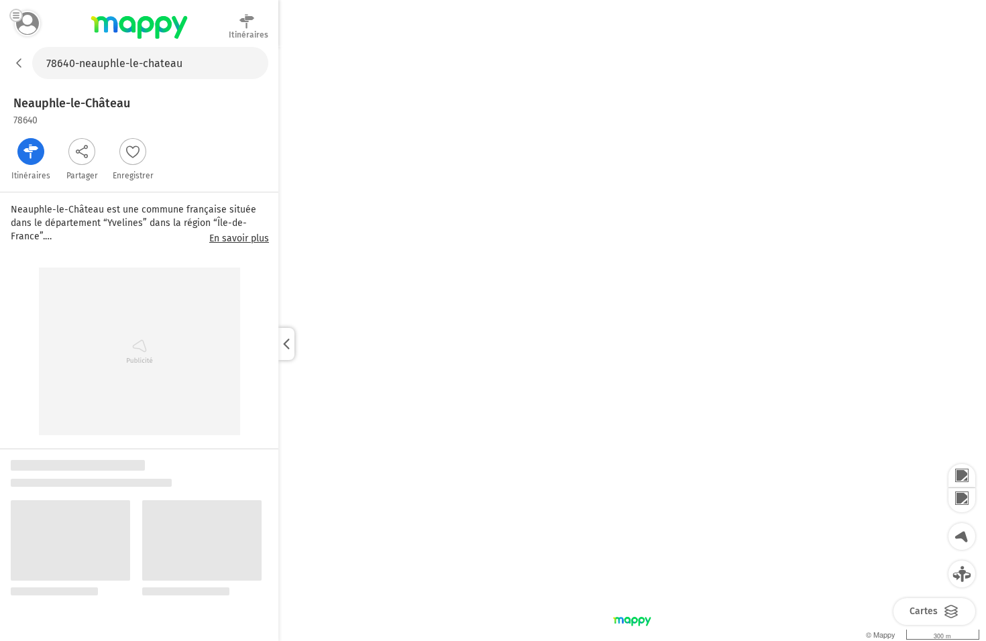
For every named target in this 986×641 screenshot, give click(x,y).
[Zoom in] (961, 476)
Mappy (139, 39)
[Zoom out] (961, 500)
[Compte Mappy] (27, 23)
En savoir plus (239, 238)
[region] (632, 344)
